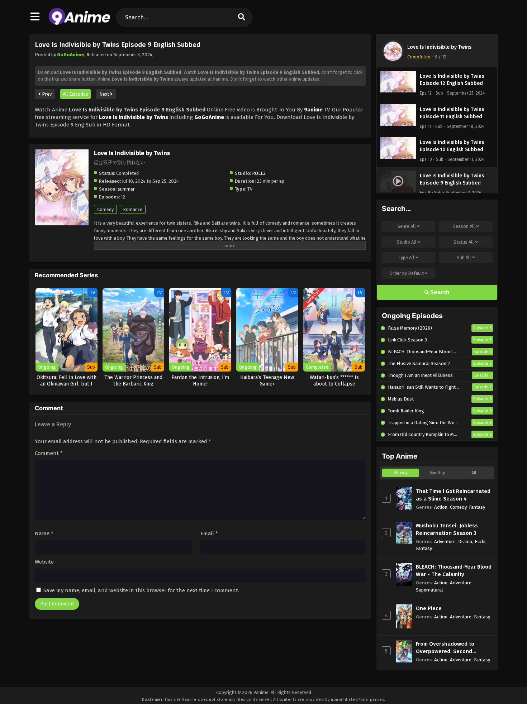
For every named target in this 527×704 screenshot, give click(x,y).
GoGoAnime (70, 54)
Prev (46, 94)
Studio (407, 242)
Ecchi (480, 541)
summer (126, 189)
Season (464, 226)
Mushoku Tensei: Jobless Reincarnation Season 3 (447, 529)
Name (44, 533)
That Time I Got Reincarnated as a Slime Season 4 (453, 495)
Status (464, 242)
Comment (49, 453)
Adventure (445, 541)
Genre (406, 226)
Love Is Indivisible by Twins (439, 47)
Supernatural (429, 590)
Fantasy (477, 507)
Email (209, 533)
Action (440, 507)
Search (439, 292)
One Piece (429, 608)
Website (44, 562)
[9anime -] (79, 23)
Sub (464, 257)
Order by (406, 273)
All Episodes (75, 94)
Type (406, 257)
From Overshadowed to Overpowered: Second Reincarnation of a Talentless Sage (453, 648)
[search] (241, 17)
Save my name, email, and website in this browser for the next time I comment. (141, 590)
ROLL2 (259, 173)
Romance (132, 209)
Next (104, 94)
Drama (465, 541)
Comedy (105, 209)
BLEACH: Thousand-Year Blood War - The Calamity (454, 571)
